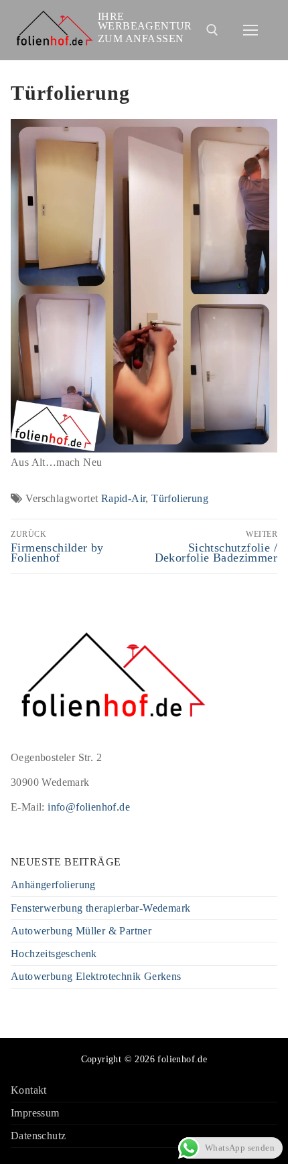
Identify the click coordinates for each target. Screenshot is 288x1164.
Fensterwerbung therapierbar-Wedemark (100, 909)
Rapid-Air (123, 498)
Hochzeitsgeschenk (54, 954)
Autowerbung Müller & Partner (81, 931)
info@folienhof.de (89, 807)
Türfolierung (179, 498)
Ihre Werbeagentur (145, 21)
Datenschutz (38, 1136)
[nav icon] (250, 30)
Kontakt (29, 1091)
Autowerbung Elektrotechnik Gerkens (96, 977)
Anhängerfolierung (53, 885)
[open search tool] (212, 30)
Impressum (35, 1113)
